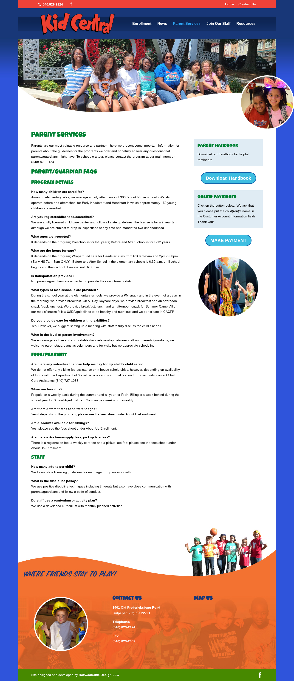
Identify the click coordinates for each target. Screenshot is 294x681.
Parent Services (187, 24)
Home (229, 4)
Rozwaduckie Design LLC (99, 675)
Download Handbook (228, 178)
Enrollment (141, 24)
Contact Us (247, 4)
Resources (245, 24)
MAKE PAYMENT (228, 240)
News (162, 24)
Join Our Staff (218, 24)
